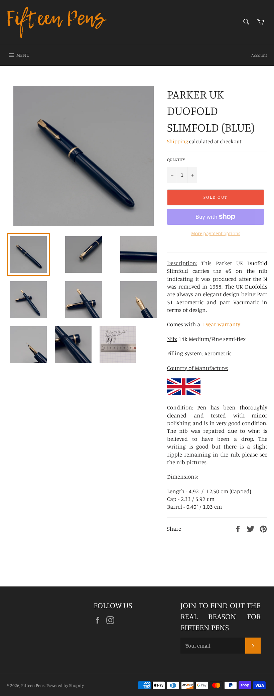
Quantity (176, 159)
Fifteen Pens (33, 685)
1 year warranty (220, 324)
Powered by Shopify (65, 685)
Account (259, 55)
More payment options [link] (215, 233)
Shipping (177, 141)
